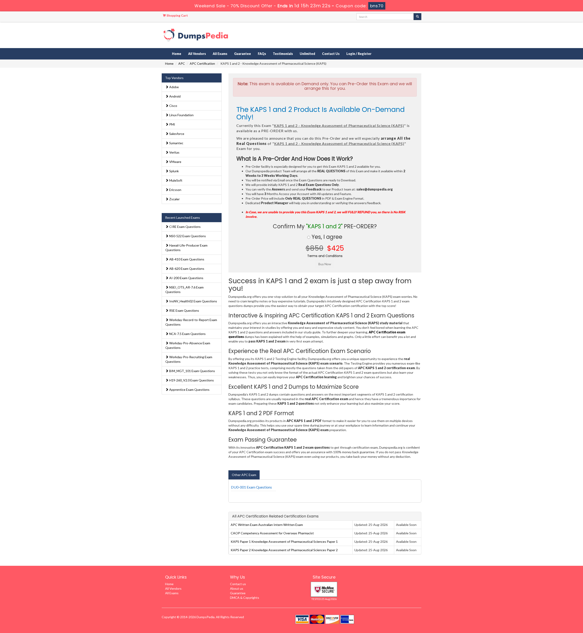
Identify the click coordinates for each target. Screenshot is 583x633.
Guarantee (242, 54)
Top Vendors (174, 78)
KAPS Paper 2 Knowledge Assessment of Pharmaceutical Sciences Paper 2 (284, 550)
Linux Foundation (181, 115)
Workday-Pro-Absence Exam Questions (187, 345)
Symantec (176, 143)
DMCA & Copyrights (244, 598)
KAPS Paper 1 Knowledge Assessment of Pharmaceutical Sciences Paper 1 (284, 541)
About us (236, 588)
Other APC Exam (244, 475)
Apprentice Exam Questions (189, 389)
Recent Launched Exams (182, 217)
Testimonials (283, 54)
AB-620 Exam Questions (186, 268)
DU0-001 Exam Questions (251, 487)
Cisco (173, 106)
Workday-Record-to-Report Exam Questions (191, 322)
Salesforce (176, 134)
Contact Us (331, 54)
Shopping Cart (177, 15)
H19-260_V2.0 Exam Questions (191, 380)
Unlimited (307, 54)
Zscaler (174, 199)
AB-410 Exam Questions (186, 259)
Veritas (174, 152)
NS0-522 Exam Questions (187, 236)
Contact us (238, 584)
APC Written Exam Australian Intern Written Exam (267, 525)
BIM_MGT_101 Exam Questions (192, 371)
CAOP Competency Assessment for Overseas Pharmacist (272, 533)
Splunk (174, 171)
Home (176, 54)
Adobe (174, 87)
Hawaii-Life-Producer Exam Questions (186, 247)
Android (175, 96)
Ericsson (175, 190)
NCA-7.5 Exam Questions (187, 334)
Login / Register (358, 54)
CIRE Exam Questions (185, 227)
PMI (172, 124)
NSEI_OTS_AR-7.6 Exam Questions (184, 289)
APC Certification (202, 63)
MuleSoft (175, 180)
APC (181, 63)
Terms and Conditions (325, 256)
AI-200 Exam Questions (186, 278)
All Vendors (197, 54)
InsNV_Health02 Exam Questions (193, 301)
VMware (175, 162)
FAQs (262, 54)
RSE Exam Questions (184, 310)
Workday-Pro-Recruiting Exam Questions (188, 359)
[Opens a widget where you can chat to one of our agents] (551, 606)
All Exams (220, 54)
